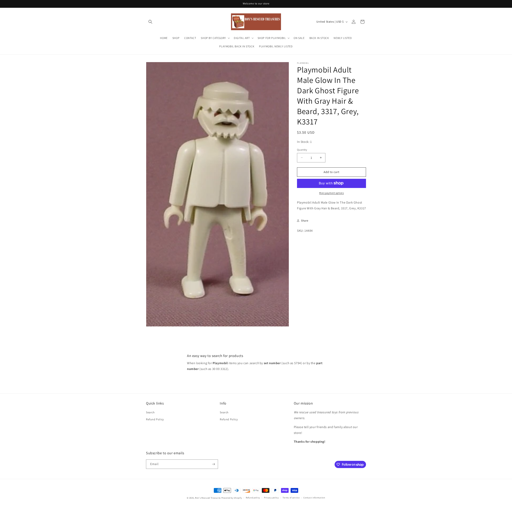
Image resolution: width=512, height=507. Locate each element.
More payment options (331, 192)
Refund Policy (155, 419)
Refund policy (253, 497)
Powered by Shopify (231, 497)
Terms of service (291, 497)
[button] (150, 21)
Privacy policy (271, 497)
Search (150, 412)
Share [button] (304, 220)
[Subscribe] (213, 464)
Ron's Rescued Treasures (208, 497)
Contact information (314, 497)
